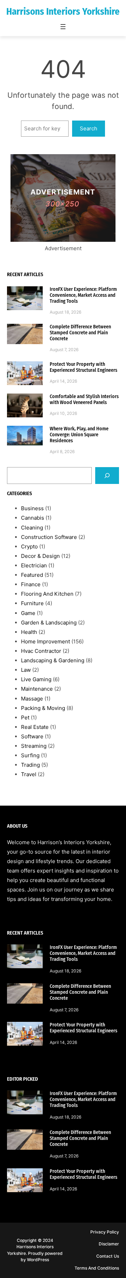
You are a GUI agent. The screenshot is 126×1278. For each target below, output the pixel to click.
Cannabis (32, 517)
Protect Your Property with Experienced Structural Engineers (83, 367)
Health (29, 632)
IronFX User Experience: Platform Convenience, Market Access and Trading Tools (83, 295)
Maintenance (37, 688)
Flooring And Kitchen (47, 593)
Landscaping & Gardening (52, 660)
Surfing (30, 755)
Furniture (32, 603)
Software (32, 736)
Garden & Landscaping (49, 622)
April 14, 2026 (63, 381)
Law (26, 670)
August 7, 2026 (64, 349)
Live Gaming (36, 679)
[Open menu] (63, 26)
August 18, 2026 (66, 312)
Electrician (34, 565)
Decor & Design (40, 556)
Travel (28, 774)
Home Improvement (45, 641)
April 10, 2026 (63, 413)
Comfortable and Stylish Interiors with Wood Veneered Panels (84, 399)
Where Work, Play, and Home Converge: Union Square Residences (79, 435)
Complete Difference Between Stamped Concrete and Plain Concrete (80, 333)
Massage (32, 698)
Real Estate (35, 727)
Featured (32, 575)
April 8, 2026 (62, 451)
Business (32, 508)
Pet (25, 717)
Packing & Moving (43, 708)
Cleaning (32, 527)
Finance (31, 584)
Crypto (29, 546)
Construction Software (49, 537)
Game (28, 613)
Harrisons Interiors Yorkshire (63, 11)
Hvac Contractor (41, 651)
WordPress (38, 1259)
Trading (30, 764)
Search (88, 128)
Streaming (34, 746)
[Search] (107, 475)
